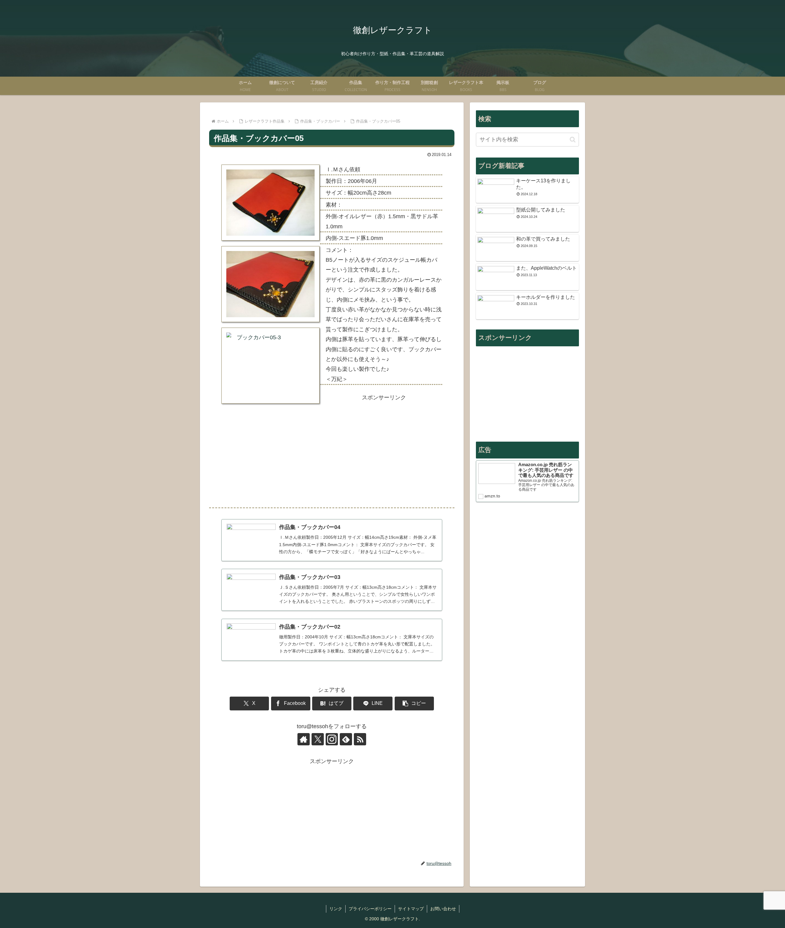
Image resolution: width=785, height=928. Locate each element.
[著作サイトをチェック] (303, 739)
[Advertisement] (384, 451)
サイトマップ (411, 908)
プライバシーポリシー (370, 908)
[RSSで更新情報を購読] (360, 739)
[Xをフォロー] (318, 739)
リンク (335, 908)
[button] (414, 703)
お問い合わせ (443, 908)
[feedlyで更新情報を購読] (346, 739)
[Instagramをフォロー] (332, 739)
